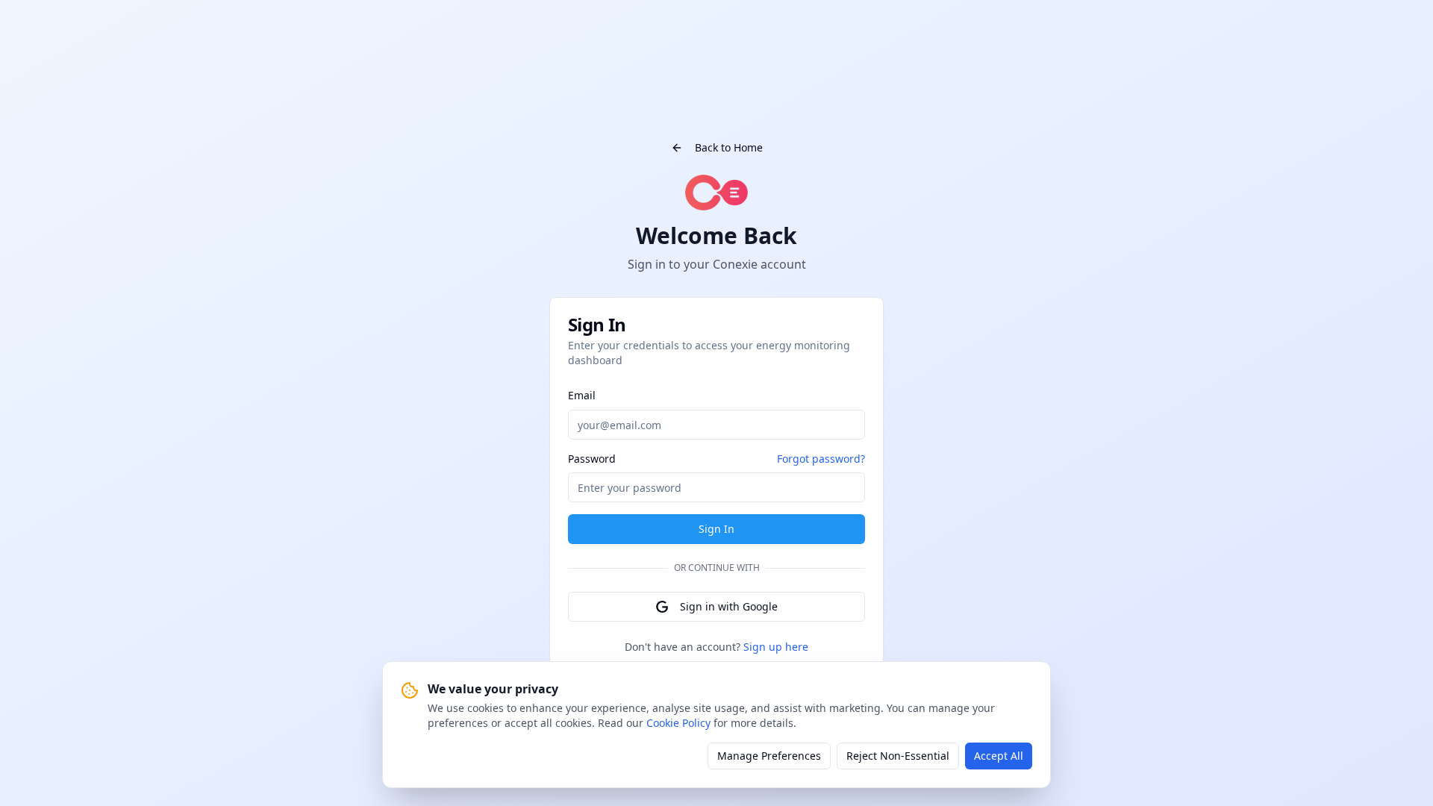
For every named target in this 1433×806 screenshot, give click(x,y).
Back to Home (729, 147)
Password (592, 459)
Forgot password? (821, 459)
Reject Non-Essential (897, 756)
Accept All (998, 756)
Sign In (716, 529)
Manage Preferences (769, 756)
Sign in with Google (729, 606)
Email (582, 395)
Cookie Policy (678, 723)
